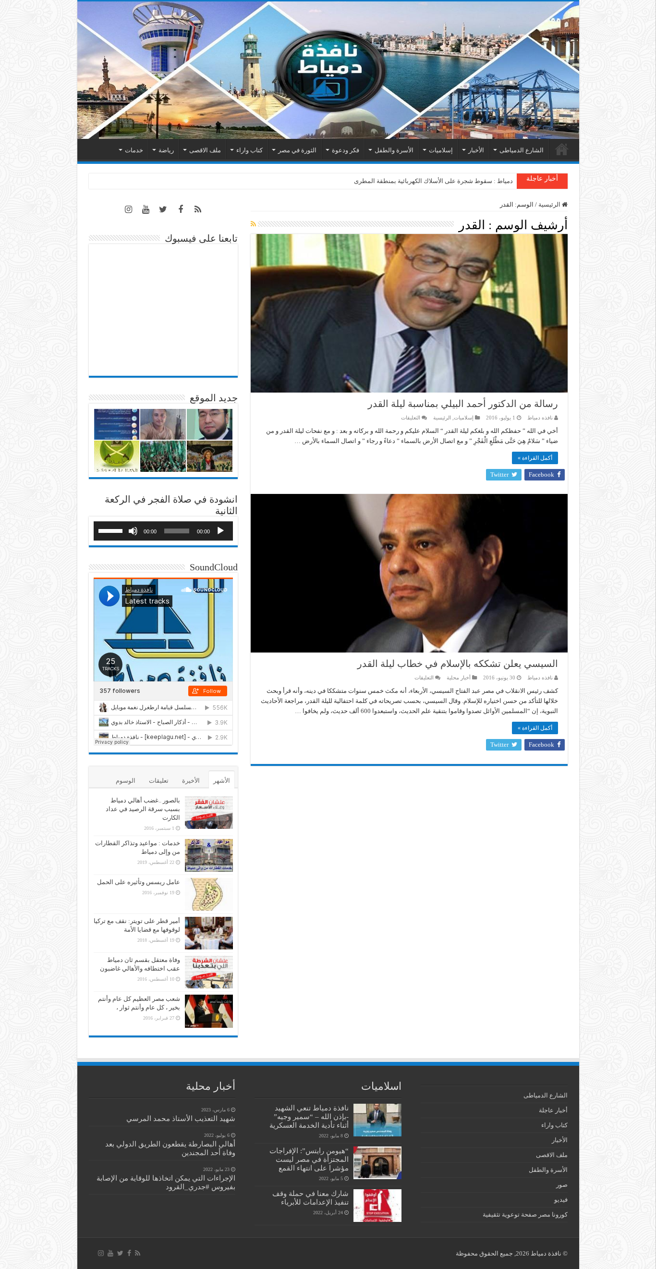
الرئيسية (561, 149)
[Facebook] (180, 209)
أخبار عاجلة (553, 1110)
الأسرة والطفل (394, 150)
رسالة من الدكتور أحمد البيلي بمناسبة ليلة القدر (463, 403)
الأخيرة (191, 780)
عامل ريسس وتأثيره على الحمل (138, 882)
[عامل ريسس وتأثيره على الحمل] (209, 894)
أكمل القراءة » (535, 458)
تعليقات (159, 780)
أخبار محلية (459, 677)
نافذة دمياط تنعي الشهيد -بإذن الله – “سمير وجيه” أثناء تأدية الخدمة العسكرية (309, 1116)
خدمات (134, 150)
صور (562, 1184)
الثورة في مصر (297, 150)
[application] (163, 531)
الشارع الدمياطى (521, 150)
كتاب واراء (249, 150)
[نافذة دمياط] (328, 70)
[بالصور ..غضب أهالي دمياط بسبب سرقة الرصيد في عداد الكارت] (209, 812)
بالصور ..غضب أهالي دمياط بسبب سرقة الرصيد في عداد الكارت (143, 809)
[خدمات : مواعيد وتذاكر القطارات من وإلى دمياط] (209, 855)
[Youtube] (146, 209)
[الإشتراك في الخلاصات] (253, 224)
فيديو (561, 1199)
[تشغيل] (220, 531)
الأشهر (221, 780)
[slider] (111, 530)
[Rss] (198, 209)
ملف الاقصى (205, 150)
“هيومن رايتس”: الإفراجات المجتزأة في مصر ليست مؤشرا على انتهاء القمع (309, 1159)
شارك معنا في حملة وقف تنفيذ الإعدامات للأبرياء (310, 1197)
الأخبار (476, 150)
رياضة (166, 150)
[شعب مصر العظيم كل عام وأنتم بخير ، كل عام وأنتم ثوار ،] (209, 1011)
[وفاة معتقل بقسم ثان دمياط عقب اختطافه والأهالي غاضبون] (209, 972)
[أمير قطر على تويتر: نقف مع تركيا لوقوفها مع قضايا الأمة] (209, 933)
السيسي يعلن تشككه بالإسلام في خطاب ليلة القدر (457, 663)
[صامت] (133, 531)
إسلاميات (441, 150)
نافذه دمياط (540, 417)
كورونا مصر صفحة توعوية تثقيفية (525, 1214)
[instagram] (128, 209)
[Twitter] (163, 209)
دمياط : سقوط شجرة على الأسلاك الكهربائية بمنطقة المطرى (433, 181)
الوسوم (125, 780)
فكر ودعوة (345, 150)
